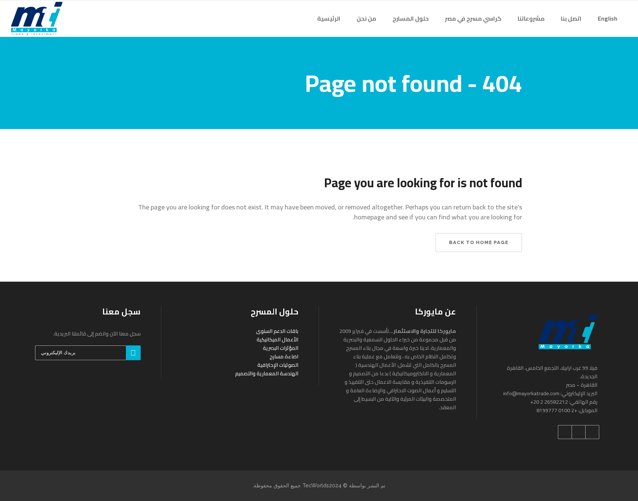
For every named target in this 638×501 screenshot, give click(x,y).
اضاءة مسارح (284, 356)
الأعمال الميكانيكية (277, 339)
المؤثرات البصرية (280, 348)
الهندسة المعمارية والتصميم (266, 373)
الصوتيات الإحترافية (277, 365)
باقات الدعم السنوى (277, 331)
